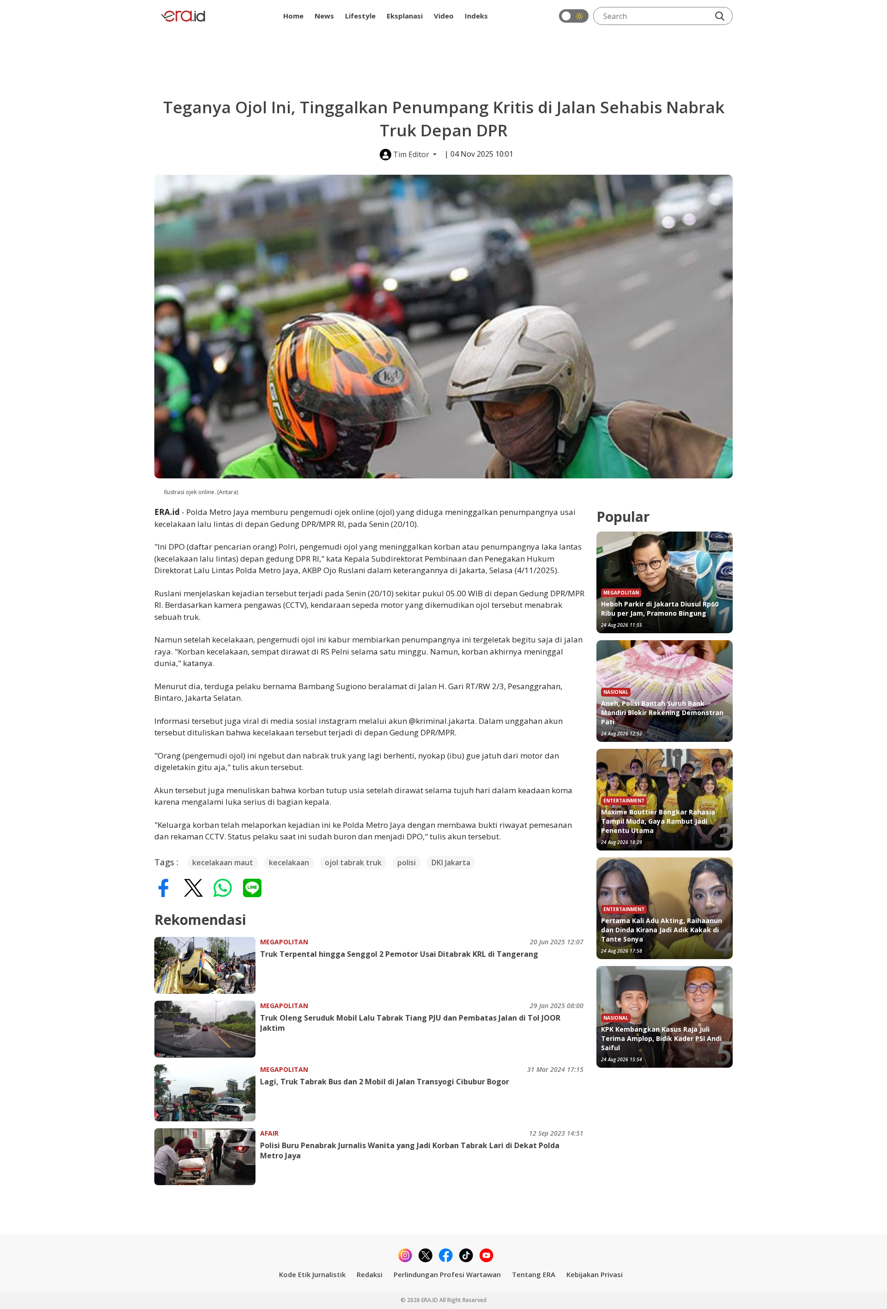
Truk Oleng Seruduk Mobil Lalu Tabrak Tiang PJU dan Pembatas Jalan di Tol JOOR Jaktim (410, 1023)
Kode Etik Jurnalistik (312, 1274)
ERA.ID (430, 1300)
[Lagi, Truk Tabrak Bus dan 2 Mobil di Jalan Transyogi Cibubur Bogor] (207, 1092)
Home (293, 15)
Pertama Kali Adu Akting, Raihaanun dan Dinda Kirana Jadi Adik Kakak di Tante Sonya (661, 929)
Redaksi (370, 1274)
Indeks (476, 15)
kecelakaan (289, 862)
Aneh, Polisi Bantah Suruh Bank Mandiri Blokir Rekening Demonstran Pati (662, 712)
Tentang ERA (533, 1274)
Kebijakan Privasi (594, 1274)
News (324, 15)
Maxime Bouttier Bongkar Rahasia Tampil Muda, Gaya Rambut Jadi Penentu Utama (658, 821)
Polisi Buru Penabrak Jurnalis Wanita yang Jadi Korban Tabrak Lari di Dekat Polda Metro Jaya (409, 1150)
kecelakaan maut (222, 862)
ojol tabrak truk (353, 862)
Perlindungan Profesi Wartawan (447, 1274)
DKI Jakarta (450, 862)
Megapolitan (284, 941)
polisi (406, 862)
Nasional (615, 692)
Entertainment (623, 800)
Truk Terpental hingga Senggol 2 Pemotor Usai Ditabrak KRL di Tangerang (399, 954)
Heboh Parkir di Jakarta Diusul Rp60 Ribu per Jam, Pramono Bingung (659, 608)
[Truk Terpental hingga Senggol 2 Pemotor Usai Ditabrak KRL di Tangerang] (207, 965)
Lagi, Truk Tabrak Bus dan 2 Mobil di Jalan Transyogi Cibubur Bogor (384, 1082)
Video (444, 15)
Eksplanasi (405, 15)
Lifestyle (360, 15)
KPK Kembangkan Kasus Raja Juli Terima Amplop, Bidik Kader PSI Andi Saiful (661, 1038)
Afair (269, 1133)
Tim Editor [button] (411, 154)
